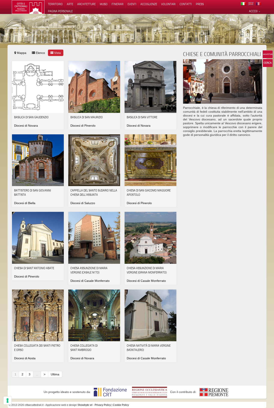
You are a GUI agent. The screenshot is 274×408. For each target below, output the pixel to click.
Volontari (168, 4)
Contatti (186, 4)
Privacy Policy (103, 404)
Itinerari (118, 4)
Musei (103, 4)
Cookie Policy (121, 404)
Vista (57, 53)
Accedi (253, 11)
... (37, 374)
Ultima (55, 374)
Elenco (40, 53)
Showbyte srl (84, 404)
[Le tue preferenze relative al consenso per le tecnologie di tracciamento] (7, 400)
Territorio (55, 4)
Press (200, 4)
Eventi (132, 4)
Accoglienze (148, 4)
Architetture (86, 4)
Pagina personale (60, 11)
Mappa (21, 53)
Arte (70, 4)
